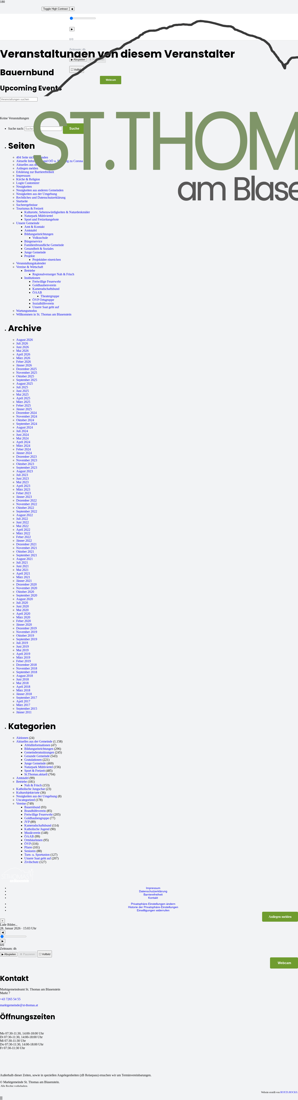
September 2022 (26, 511)
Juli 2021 (22, 562)
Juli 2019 (22, 643)
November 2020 (26, 588)
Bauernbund (32, 807)
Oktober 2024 (25, 420)
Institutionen (32, 278)
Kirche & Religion (28, 179)
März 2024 (23, 445)
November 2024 (26, 416)
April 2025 (23, 398)
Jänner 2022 (24, 540)
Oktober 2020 (25, 591)
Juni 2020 (22, 606)
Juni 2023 (22, 478)
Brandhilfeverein (35, 811)
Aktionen (22, 737)
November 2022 (26, 504)
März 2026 (23, 358)
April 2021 (23, 573)
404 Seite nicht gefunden (32, 157)
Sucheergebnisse (27, 205)
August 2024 (24, 427)
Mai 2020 (22, 610)
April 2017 (23, 701)
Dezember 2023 (26, 456)
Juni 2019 (22, 646)
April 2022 (23, 529)
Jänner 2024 (24, 453)
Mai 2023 (22, 482)
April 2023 (23, 486)
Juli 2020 (22, 602)
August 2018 (24, 675)
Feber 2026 (23, 361)
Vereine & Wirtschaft (29, 267)
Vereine (21, 803)
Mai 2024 (22, 438)
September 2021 (26, 555)
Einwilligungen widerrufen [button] (153, 910)
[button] (1, 1098)
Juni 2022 (22, 522)
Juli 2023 (22, 475)
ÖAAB (37, 292)
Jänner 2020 (24, 624)
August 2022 (24, 515)
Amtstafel (30, 230)
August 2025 (24, 383)
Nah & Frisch (33, 785)
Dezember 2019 (26, 628)
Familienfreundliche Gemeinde (44, 245)
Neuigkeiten (24, 186)
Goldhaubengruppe (36, 818)
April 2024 (23, 442)
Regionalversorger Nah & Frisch (53, 274)
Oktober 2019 (25, 635)
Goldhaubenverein (44, 285)
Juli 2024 (22, 431)
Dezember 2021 (26, 544)
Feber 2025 (23, 405)
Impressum (23, 175)
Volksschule (40, 237)
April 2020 (23, 613)
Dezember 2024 (26, 412)
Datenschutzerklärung (153, 891)
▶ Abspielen (9, 954)
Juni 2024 (22, 434)
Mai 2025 (22, 394)
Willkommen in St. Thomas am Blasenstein (43, 314)
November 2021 (26, 548)
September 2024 (26, 423)
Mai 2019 (22, 650)
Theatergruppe (50, 296)
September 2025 (26, 380)
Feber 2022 (23, 537)
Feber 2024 (23, 449)
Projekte (29, 256)
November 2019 (26, 632)
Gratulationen (33, 759)
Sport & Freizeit (34, 770)
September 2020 (26, 595)
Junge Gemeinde (35, 252)
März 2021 (23, 577)
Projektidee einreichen (46, 259)
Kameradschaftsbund (45, 289)
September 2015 (26, 708)
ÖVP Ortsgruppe (43, 299)
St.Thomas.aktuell (35, 774)
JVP (27, 821)
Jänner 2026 (24, 365)
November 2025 (26, 372)
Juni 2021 (22, 566)
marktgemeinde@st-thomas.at (19, 1005)
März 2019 (23, 657)
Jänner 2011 (24, 712)
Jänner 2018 (24, 694)
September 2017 (26, 697)
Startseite (22, 201)
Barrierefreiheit (153, 894)
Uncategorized (25, 800)
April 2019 (23, 653)
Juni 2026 (22, 347)
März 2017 (23, 705)
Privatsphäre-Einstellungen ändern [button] (153, 903)
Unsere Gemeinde (27, 223)
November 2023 (26, 460)
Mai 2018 (22, 683)
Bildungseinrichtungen (38, 234)
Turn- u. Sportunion (37, 854)
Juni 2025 (22, 391)
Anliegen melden (27, 168)
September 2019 (26, 639)
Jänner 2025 (24, 409)
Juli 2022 (22, 518)
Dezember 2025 (26, 369)
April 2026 (23, 354)
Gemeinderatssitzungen (39, 752)
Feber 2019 (23, 661)
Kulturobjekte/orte (28, 792)
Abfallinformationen (37, 745)
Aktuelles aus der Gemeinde (34, 741)
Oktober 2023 (25, 464)
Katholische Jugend (36, 829)
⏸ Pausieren (27, 954)
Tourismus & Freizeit (29, 208)
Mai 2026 (22, 350)
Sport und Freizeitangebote (41, 219)
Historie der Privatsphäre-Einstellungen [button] (153, 907)
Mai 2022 (22, 526)
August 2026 (24, 339)
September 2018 (26, 672)
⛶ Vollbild (44, 954)
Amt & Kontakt (34, 226)
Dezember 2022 (26, 500)
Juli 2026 (22, 343)
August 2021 (24, 559)
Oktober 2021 (25, 551)
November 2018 (26, 668)
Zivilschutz (31, 862)
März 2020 (23, 617)
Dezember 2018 (26, 664)
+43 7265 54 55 (10, 999)
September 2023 (26, 467)
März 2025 (23, 402)
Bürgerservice (33, 241)
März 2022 (23, 533)
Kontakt (153, 897)
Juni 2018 (22, 679)
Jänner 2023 (24, 496)
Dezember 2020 (26, 584)
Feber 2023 (23, 493)
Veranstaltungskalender (31, 263)
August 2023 (24, 471)
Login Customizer (27, 183)
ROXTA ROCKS (288, 1092)
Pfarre (28, 847)
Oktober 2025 (25, 376)
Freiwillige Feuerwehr (46, 281)
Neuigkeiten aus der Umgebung (36, 796)
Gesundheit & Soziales (39, 248)
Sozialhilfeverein (43, 303)
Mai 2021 (22, 570)
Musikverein (32, 832)
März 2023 (23, 489)
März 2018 (23, 690)
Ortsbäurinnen (33, 840)
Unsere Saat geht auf (45, 307)
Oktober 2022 (25, 507)
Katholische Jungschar (30, 789)
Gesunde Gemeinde (37, 756)
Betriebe (29, 270)
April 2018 (23, 686)
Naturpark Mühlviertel (38, 215)
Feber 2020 (23, 621)
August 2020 (24, 599)
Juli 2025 (22, 387)
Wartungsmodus (26, 310)
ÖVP (27, 843)
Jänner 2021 (24, 580)
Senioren (30, 851)
